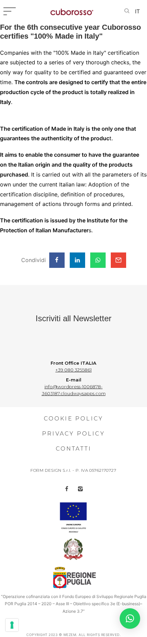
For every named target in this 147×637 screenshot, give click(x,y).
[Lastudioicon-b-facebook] (66, 488)
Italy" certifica (110, 52)
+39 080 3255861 (73, 370)
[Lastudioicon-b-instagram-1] (80, 488)
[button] (130, 618)
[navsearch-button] (127, 11)
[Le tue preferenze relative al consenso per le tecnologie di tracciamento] (11, 625)
